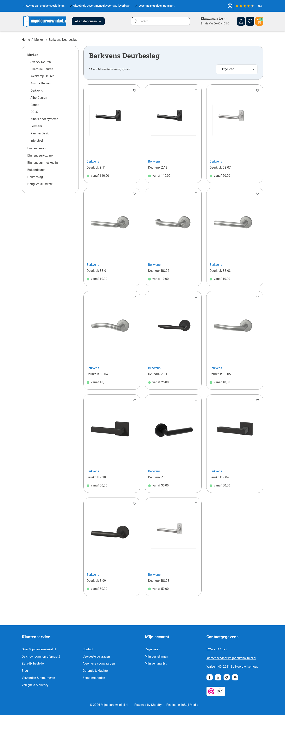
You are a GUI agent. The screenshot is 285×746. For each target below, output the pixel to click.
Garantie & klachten (96, 670)
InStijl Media (189, 705)
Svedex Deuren (40, 62)
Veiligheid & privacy (35, 685)
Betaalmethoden (94, 678)
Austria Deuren (40, 83)
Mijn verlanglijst (156, 663)
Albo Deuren (38, 98)
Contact (88, 649)
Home (26, 40)
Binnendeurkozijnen (40, 155)
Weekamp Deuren (42, 76)
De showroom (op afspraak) (41, 656)
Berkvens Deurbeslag (63, 40)
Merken (39, 40)
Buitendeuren (36, 170)
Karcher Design (40, 133)
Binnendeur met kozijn (42, 162)
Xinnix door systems (44, 119)
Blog (25, 670)
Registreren (152, 649)
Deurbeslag (35, 177)
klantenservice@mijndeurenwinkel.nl (231, 658)
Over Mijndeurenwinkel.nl (39, 649)
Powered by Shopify (148, 705)
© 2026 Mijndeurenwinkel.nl (109, 705)
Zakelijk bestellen (33, 663)
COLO (34, 112)
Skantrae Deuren (41, 69)
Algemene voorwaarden (99, 663)
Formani (36, 126)
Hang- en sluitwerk (40, 184)
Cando (34, 105)
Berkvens (36, 90)
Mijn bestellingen (156, 656)
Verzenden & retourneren (38, 678)
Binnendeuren (36, 148)
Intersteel (36, 140)
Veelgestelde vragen (96, 656)
